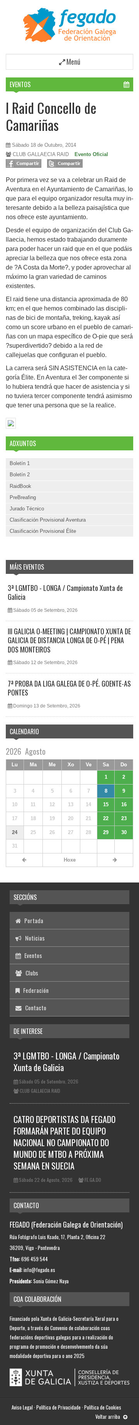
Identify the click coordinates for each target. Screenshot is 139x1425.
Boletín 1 (20, 463)
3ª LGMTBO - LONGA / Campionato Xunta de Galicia (65, 592)
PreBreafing (23, 497)
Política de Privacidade (58, 1407)
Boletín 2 (20, 474)
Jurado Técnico (27, 509)
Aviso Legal (22, 1407)
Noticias (34, 938)
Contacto (35, 1007)
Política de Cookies (102, 1407)
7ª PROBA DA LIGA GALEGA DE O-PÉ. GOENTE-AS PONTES (69, 687)
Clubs (31, 972)
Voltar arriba (108, 1416)
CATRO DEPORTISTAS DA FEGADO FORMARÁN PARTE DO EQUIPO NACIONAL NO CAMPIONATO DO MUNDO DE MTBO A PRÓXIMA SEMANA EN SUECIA (64, 1142)
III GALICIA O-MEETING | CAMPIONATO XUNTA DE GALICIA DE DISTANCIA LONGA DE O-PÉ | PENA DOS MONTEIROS (69, 640)
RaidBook (20, 486)
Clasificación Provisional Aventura (48, 520)
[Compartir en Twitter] (65, 163)
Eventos (20, 84)
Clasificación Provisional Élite (43, 531)
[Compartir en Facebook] (23, 163)
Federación (35, 990)
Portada (33, 920)
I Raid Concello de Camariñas (51, 115)
